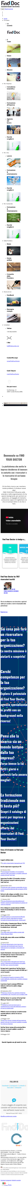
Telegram (18, 1087)
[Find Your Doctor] (10, 7)
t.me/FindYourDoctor (13, 374)
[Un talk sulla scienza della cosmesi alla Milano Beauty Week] (14, 934)
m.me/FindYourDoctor (13, 361)
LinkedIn (22, 1085)
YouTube (10, 1087)
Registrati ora (4, 612)
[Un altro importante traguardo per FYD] (13, 863)
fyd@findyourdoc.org (13, 346)
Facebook (5, 1085)
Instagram (13, 1085)
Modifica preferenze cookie (8, 1116)
